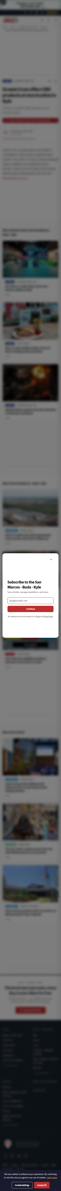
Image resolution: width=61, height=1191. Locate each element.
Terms (38, 616)
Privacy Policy (48, 616)
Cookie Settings (22, 1185)
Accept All (41, 1185)
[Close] (50, 559)
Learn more (52, 1177)
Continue (30, 609)
